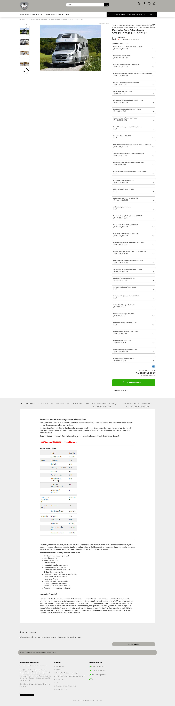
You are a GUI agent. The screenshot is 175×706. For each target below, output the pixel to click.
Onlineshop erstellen (80, 700)
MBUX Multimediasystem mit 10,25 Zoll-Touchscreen (137, 404)
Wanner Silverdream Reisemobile (58, 15)
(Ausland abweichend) (133, 39)
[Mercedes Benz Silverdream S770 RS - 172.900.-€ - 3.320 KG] (70, 47)
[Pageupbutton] (169, 702)
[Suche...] (106, 4)
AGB (57, 683)
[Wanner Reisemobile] (25, 6)
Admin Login (60, 679)
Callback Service (61, 689)
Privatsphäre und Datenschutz (66, 686)
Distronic (78, 403)
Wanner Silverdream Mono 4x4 (31, 15)
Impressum (60, 666)
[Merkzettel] (149, 3)
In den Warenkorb (134, 383)
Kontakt (58, 670)
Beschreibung (28, 403)
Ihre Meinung (133, 644)
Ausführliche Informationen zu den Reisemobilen (126, 15)
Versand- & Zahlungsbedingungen (67, 673)
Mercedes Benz (104, 23)
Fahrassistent (63, 403)
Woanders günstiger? (121, 390)
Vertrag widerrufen (27, 695)
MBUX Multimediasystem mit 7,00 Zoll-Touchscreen (102, 404)
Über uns (151, 15)
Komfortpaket (45, 403)
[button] (139, 3)
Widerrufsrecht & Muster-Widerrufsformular (70, 676)
